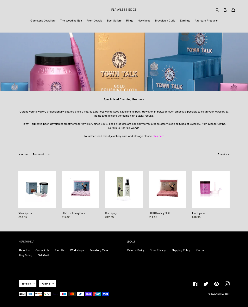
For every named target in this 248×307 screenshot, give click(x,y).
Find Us (59, 250)
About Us (24, 250)
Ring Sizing (25, 255)
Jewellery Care (99, 250)
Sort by (23, 154)
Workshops (77, 250)
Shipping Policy (180, 250)
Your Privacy (158, 250)
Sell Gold (43, 255)
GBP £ (46, 283)
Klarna (200, 250)
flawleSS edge (124, 9)
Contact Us (42, 250)
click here (158, 136)
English (26, 283)
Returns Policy (136, 250)
